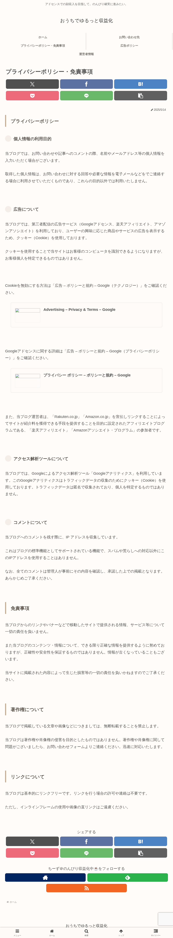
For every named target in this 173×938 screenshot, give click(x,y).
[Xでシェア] (32, 84)
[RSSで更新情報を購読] (86, 888)
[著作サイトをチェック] (45, 877)
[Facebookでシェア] (86, 84)
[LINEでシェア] (86, 95)
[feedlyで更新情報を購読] (127, 877)
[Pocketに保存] (32, 95)
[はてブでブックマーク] (140, 84)
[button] (140, 95)
